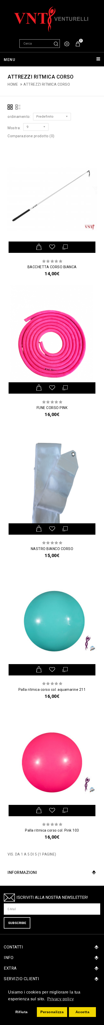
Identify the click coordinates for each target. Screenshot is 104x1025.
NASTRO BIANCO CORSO (52, 549)
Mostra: (14, 128)
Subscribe (17, 923)
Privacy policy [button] (60, 999)
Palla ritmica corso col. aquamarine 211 (52, 690)
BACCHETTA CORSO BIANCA (52, 267)
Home (13, 84)
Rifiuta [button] (21, 1012)
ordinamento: (19, 117)
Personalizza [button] (52, 1012)
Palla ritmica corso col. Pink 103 (52, 830)
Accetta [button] (82, 1012)
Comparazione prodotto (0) (31, 136)
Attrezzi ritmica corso (46, 84)
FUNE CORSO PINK (52, 408)
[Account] (67, 44)
